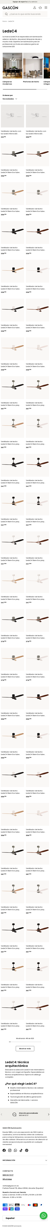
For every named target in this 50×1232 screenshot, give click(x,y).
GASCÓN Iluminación (14, 1226)
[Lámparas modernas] (12, 65)
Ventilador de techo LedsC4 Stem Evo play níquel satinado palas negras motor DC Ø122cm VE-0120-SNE (11, 404)
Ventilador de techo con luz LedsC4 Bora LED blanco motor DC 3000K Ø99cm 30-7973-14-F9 (11, 132)
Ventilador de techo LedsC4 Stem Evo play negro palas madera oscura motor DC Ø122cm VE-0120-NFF (36, 481)
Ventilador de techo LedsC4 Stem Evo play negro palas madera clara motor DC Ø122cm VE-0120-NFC (11, 520)
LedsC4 (11, 21)
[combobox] (25, 14)
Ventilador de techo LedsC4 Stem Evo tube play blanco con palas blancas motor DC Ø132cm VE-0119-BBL (35, 830)
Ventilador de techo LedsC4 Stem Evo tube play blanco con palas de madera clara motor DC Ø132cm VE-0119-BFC (11, 830)
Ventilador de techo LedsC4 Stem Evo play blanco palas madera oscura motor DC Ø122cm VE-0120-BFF (36, 559)
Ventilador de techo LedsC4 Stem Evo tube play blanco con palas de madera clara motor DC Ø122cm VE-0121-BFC (11, 365)
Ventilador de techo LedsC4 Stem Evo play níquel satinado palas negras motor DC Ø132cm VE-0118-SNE (11, 869)
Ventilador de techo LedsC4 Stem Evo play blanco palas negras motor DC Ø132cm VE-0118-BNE (10, 1024)
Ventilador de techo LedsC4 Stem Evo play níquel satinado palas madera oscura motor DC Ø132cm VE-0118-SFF (36, 869)
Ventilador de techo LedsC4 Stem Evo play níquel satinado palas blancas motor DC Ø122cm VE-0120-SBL (35, 442)
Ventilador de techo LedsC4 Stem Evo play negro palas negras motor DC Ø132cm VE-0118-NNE (10, 947)
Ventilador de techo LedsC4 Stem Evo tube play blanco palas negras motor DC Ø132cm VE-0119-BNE (11, 792)
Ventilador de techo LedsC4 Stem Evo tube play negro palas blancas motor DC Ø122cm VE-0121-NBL (36, 287)
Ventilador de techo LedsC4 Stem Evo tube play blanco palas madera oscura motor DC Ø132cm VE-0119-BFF (36, 792)
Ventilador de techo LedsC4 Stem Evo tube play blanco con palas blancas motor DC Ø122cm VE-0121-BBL (35, 365)
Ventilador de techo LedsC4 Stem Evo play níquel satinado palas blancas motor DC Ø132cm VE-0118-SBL (35, 908)
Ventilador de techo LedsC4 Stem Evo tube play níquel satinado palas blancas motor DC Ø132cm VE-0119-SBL (36, 675)
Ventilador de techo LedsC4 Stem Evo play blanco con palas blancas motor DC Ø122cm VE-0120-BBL (37, 597)
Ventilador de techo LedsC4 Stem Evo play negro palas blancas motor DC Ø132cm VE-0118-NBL (35, 985)
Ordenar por (8, 95)
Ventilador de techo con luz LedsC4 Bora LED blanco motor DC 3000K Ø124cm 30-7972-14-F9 (36, 132)
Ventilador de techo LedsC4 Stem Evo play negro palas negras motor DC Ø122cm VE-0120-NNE (10, 481)
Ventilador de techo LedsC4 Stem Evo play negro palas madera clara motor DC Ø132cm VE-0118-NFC (11, 985)
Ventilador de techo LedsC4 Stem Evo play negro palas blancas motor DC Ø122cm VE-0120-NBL (35, 520)
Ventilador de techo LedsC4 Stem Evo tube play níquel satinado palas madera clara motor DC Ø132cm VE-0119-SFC (10, 675)
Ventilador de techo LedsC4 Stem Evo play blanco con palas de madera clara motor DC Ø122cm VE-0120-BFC (11, 597)
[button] (40, 7)
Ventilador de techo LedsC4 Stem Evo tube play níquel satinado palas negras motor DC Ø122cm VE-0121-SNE (10, 171)
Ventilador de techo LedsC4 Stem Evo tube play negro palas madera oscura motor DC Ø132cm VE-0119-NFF (36, 714)
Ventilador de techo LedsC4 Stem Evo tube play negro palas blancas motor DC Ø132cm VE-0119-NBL (36, 753)
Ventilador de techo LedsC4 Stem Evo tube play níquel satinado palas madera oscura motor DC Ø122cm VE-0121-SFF (35, 171)
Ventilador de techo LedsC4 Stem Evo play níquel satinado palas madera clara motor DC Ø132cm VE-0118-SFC (11, 908)
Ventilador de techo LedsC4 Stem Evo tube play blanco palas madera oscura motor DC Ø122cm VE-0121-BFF (36, 326)
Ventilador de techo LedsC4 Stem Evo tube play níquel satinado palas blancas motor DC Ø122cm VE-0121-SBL (36, 210)
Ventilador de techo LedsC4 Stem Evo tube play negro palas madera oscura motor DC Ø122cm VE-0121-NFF (36, 248)
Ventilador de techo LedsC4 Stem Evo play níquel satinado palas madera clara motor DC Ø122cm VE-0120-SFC (11, 442)
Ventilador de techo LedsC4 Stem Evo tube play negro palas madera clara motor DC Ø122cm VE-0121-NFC (11, 287)
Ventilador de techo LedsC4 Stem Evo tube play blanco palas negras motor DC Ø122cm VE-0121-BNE (11, 326)
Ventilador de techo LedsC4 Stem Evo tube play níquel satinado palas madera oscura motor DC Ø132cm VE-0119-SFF (35, 636)
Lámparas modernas (7, 82)
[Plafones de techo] (33, 65)
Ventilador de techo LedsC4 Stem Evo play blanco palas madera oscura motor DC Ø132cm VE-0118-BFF (36, 1024)
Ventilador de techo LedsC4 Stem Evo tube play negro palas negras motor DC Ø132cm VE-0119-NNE (11, 714)
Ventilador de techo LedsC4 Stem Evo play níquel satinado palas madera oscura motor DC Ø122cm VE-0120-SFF (36, 404)
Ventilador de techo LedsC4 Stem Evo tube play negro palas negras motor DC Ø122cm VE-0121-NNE (11, 248)
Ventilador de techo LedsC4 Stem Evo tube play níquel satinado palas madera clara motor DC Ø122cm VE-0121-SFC (10, 210)
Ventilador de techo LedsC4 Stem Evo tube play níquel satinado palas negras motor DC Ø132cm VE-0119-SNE (10, 636)
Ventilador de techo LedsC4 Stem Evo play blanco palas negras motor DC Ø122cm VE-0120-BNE (10, 559)
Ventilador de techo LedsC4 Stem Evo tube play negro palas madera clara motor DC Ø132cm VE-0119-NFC (11, 753)
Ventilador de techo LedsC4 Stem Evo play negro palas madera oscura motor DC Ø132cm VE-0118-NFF (36, 947)
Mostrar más (25, 1048)
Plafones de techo (31, 81)
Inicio (5, 21)
